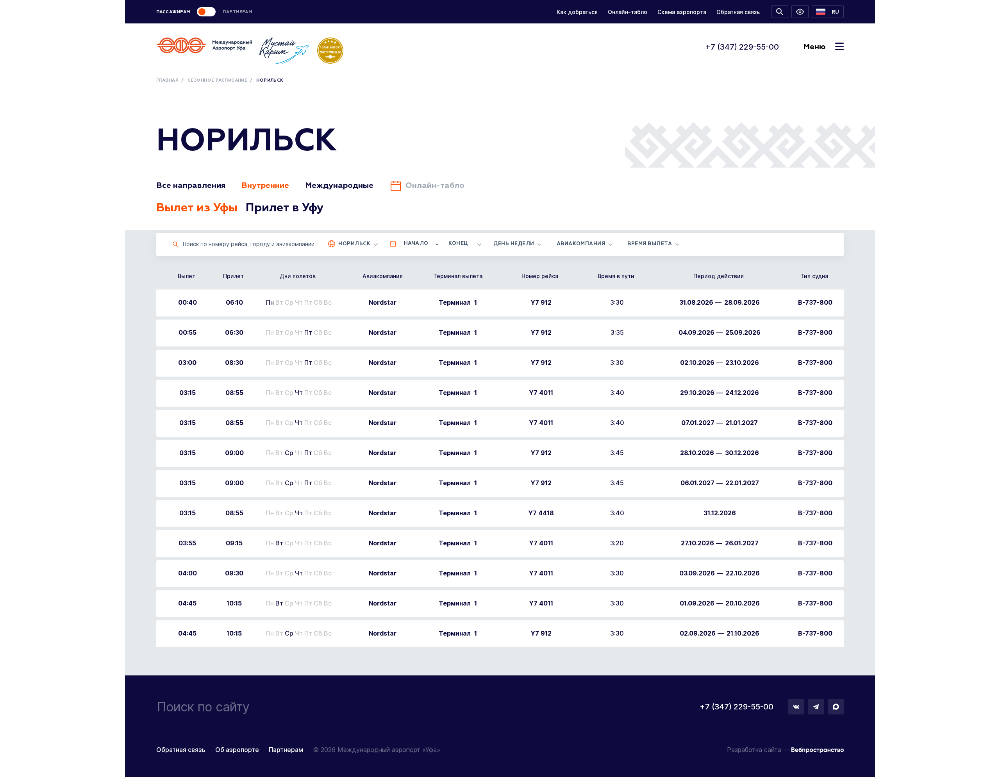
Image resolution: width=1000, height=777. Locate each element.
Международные (339, 185)
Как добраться (577, 12)
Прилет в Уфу (284, 208)
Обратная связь (738, 12)
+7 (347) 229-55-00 (742, 47)
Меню (814, 47)
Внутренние (265, 185)
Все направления (190, 185)
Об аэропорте (237, 750)
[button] (827, 12)
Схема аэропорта (681, 12)
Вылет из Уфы (197, 208)
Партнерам (286, 750)
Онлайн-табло (627, 12)
